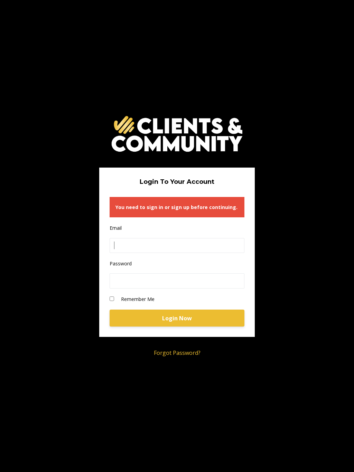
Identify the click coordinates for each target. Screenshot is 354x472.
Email (116, 228)
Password (121, 263)
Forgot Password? (177, 353)
